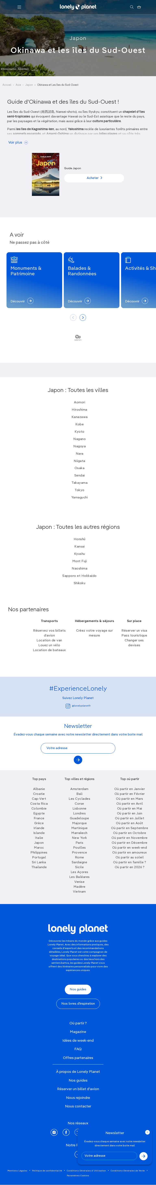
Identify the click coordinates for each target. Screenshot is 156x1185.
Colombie (39, 808)
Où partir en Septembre (129, 828)
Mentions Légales (17, 1171)
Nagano (79, 439)
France (39, 818)
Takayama (80, 483)
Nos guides (78, 989)
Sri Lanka (39, 862)
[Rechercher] (131, 7)
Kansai (79, 546)
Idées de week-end (78, 1040)
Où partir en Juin (129, 813)
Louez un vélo (49, 645)
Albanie (39, 789)
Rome (79, 857)
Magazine (78, 1032)
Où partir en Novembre (130, 838)
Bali (79, 794)
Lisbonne (80, 808)
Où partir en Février (130, 794)
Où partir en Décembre (129, 843)
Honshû (80, 539)
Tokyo (79, 490)
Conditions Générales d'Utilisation (86, 1171)
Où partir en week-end (129, 847)
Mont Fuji (79, 561)
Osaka (80, 468)
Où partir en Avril (129, 803)
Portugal (39, 857)
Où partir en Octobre (129, 833)
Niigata (79, 461)
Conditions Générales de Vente (128, 1171)
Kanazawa (80, 417)
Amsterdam (79, 789)
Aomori (79, 402)
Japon (78, 38)
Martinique (79, 828)
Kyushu (79, 554)
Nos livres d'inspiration (78, 1003)
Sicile (79, 867)
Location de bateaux (49, 650)
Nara (79, 453)
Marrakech (79, 833)
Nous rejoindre (78, 1098)
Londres (79, 813)
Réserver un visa (134, 630)
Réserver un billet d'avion (78, 1089)
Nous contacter (78, 1106)
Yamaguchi (79, 497)
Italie (39, 838)
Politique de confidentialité (47, 1171)
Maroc (39, 847)
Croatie (39, 794)
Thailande (39, 867)
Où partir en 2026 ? (130, 867)
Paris (79, 843)
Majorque (79, 823)
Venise (79, 882)
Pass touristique (134, 635)
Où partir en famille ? (129, 862)
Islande (39, 833)
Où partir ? (78, 1023)
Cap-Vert (39, 799)
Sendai (79, 475)
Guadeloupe (79, 818)
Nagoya (79, 446)
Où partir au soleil (130, 857)
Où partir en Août (129, 823)
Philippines (39, 852)
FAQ (78, 1049)
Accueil (6, 85)
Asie (18, 85)
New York (79, 838)
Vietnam (79, 891)
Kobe (79, 424)
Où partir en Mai (129, 808)
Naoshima (79, 568)
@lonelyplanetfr (81, 706)
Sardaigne (79, 862)
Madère (80, 887)
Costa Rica (39, 803)
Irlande (39, 828)
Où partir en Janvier (129, 789)
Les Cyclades (79, 799)
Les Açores (79, 872)
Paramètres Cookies (78, 1176)
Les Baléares (79, 877)
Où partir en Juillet (129, 818)
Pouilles (79, 847)
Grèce (39, 823)
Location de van (49, 640)
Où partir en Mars (129, 799)
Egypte (39, 813)
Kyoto (79, 431)
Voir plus (15, 142)
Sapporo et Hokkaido (79, 576)
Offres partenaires (78, 1058)
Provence (79, 852)
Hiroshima (79, 409)
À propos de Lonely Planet (78, 1072)
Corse (79, 803)
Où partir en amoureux (129, 852)
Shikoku (80, 583)
